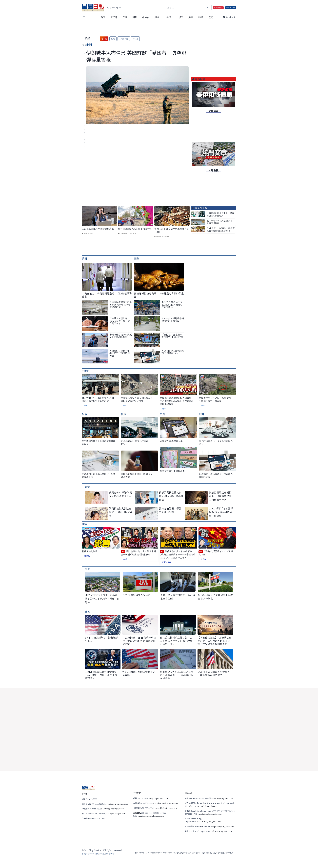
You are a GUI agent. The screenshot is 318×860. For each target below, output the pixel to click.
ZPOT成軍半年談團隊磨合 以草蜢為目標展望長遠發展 (221, 512)
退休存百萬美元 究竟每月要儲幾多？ (216, 442)
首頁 (103, 17)
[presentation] (137, 95)
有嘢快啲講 (166, 562)
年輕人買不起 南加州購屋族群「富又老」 (171, 230)
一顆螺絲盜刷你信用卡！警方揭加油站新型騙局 (220, 214)
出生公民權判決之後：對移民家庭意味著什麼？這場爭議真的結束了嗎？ (176, 640)
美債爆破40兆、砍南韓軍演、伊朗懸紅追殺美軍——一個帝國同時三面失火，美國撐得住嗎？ (177, 554)
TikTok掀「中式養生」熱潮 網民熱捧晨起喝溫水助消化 (221, 229)
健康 (123, 414)
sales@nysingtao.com (118, 803)
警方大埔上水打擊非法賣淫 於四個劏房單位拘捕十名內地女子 (98, 399)
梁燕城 (203, 559)
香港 (85, 405)
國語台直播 (230, 7)
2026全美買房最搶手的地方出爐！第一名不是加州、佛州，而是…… (102, 598)
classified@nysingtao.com (112, 808)
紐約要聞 (91, 233)
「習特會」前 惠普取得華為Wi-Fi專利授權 (172, 335)
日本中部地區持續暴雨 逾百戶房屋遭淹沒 (172, 319)
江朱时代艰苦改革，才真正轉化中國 (216, 553)
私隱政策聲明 (88, 853)
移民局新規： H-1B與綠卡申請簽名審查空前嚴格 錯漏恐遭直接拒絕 (139, 640)
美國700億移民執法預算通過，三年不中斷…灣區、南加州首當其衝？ (102, 675)
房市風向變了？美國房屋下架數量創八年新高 (215, 596)
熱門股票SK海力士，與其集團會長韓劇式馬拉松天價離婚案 (138, 553)
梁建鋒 (87, 556)
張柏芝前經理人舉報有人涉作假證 (170, 510)
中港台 (145, 17)
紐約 (85, 233)
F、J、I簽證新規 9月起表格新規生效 (101, 639)
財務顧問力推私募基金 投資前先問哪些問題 (216, 475)
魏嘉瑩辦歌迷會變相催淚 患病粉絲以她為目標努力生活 (220, 496)
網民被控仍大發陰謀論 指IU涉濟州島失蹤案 (120, 512)
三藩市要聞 (132, 233)
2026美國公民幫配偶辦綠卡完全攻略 (138, 673)
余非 (125, 559)
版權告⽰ (110, 853)
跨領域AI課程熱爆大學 (171, 440)
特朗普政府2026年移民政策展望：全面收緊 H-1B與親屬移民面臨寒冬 (177, 675)
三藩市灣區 (123, 233)
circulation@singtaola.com (209, 813)
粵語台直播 (218, 7)
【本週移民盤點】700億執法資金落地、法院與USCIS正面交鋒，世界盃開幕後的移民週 (214, 640)
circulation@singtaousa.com (151, 815)
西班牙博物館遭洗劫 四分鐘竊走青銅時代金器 (159, 295)
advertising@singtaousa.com (165, 803)
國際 (134, 17)
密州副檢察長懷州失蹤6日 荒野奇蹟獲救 (120, 335)
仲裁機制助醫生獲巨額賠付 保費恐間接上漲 (98, 475)
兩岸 (124, 405)
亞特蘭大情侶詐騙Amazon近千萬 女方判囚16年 (119, 321)
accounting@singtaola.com (209, 821)
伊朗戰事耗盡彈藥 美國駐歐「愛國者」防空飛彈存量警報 (136, 56)
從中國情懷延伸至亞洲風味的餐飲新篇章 (98, 442)
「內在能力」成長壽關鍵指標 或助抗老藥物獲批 (107, 295)
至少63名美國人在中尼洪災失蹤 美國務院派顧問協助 (171, 304)
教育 (162, 414)
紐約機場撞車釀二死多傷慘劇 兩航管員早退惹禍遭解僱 (120, 304)
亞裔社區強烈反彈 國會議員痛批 (98, 228)
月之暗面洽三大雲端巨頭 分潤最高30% (172, 351)
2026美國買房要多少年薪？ (138, 595)
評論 (84, 524)
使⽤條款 (100, 853)
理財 (201, 414)
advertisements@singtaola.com (203, 806)
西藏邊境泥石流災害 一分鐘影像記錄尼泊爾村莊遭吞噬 (215, 399)
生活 (84, 414)
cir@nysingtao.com (117, 813)
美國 (125, 17)
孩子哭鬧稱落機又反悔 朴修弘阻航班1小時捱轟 (171, 496)
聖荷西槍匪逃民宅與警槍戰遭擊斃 (135, 228)
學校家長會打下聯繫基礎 (172, 470)
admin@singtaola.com (223, 798)
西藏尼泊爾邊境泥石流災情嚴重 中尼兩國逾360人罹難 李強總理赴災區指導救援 (176, 401)
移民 (200, 17)
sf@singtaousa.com (159, 798)
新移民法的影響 (90, 551)
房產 (190, 17)
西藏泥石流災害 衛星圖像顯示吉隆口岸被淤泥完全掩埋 (137, 399)
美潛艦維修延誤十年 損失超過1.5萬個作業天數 (119, 353)
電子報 (114, 17)
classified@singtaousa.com (164, 808)
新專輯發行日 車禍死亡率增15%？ (134, 442)
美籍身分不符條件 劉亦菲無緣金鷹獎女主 (120, 494)
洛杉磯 (158, 236)
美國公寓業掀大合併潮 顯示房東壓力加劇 (177, 596)
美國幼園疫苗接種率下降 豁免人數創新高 (137, 475)
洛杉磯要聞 (165, 236)
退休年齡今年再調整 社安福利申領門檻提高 (221, 221)
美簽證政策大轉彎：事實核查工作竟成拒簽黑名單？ (214, 673)
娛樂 (181, 17)
